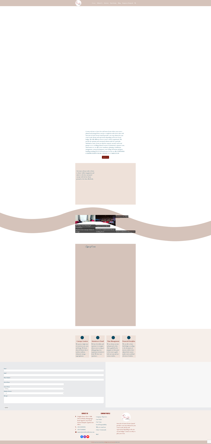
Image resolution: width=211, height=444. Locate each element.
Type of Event (7, 386)
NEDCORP (117, 442)
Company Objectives (101, 417)
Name (5, 368)
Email (5, 373)
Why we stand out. (101, 427)
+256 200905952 (81, 427)
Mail (97, 434)
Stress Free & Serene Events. (99, 442)
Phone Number (7, 377)
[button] (135, 3)
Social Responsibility (101, 424)
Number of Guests (8, 391)
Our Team (98, 422)
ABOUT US (105, 157)
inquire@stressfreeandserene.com (85, 432)
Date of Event (7, 382)
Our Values (99, 419)
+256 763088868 (81, 429)
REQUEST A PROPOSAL (85, 182)
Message (6, 396)
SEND (6, 407)
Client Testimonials (101, 430)
